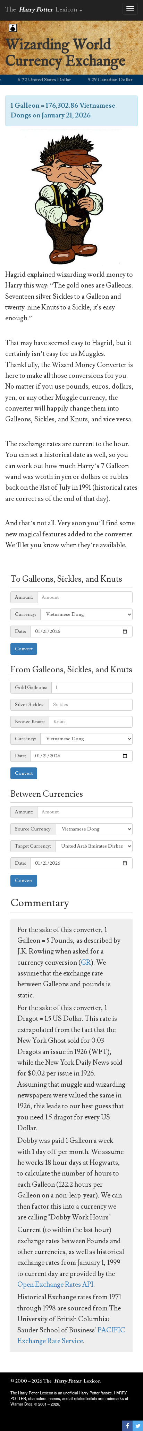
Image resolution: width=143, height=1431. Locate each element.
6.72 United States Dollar (36, 80)
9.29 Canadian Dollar (101, 80)
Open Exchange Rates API (55, 1284)
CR (86, 962)
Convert (24, 649)
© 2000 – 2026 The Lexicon (55, 1381)
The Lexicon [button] (42, 10)
